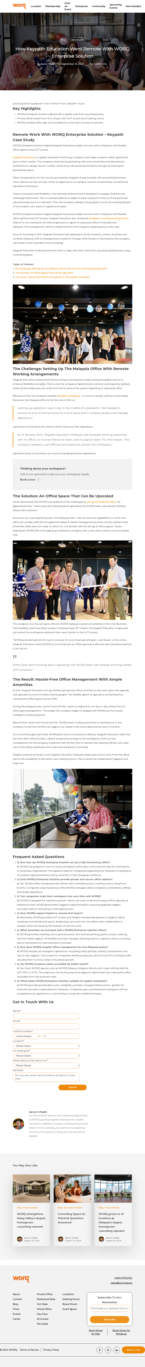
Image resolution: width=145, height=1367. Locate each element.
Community (98, 6)
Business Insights (73, 1207)
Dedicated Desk (46, 1299)
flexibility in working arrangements (108, 218)
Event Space (69, 1309)
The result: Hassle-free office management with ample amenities (52, 277)
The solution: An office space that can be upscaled (44, 273)
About (16, 1294)
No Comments (98, 64)
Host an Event (68, 6)
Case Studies (77, 40)
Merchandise (133, 6)
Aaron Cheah (47, 64)
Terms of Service (29, 1350)
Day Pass (42, 1314)
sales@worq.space (121, 1283)
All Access (42, 1319)
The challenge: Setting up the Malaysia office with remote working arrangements (61, 268)
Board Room (69, 1304)
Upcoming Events (116, 6)
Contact (17, 1299)
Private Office (45, 1294)
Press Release (30, 1207)
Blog (63, 40)
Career (16, 1319)
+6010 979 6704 (123, 1278)
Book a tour (27, 479)
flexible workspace (69, 396)
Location (36, 6)
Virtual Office (44, 1309)
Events (17, 1314)
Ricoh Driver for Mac (96, 1332)
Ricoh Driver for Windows (121, 1332)
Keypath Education (24, 157)
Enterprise (81, 6)
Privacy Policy (51, 1350)
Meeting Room (71, 1299)
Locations (68, 1294)
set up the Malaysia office (101, 502)
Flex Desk (42, 1324)
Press (16, 1309)
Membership (52, 6)
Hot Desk (42, 1304)
